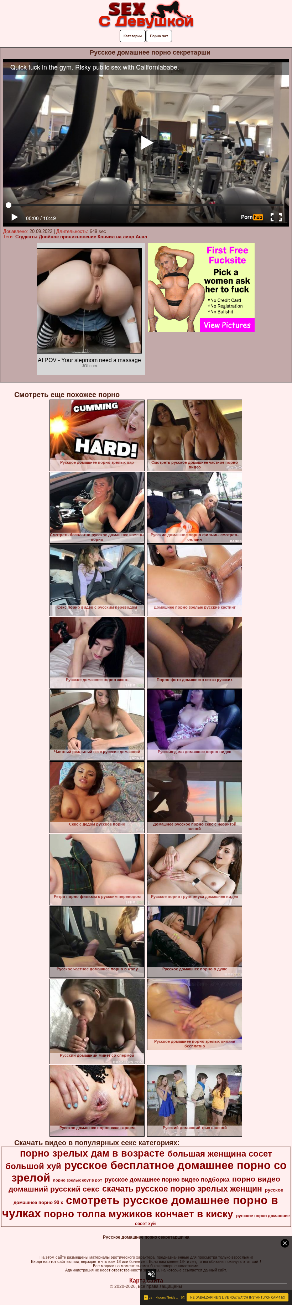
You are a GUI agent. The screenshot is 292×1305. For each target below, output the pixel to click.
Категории (133, 36)
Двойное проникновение (67, 236)
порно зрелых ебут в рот (77, 1180)
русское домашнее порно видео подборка (167, 1179)
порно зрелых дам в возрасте (92, 1153)
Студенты (26, 236)
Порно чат (159, 36)
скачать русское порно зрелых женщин (182, 1188)
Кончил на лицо (116, 236)
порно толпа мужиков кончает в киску (138, 1213)
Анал (141, 236)
